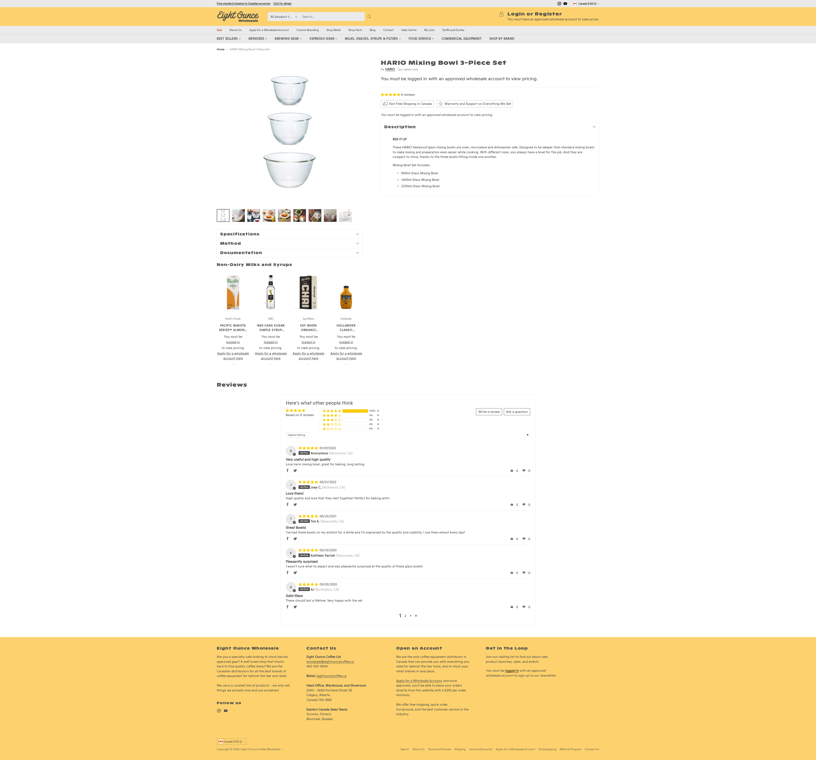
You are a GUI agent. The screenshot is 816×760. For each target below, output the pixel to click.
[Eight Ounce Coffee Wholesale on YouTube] (565, 4)
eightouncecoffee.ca (331, 676)
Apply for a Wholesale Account (419, 681)
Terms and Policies (439, 749)
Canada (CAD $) (587, 4)
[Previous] (216, 318)
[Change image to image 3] (253, 215)
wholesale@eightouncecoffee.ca (330, 662)
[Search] (369, 16)
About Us (418, 749)
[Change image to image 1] (223, 215)
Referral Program (570, 749)
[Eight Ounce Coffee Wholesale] (238, 17)
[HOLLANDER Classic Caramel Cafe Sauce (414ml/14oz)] (346, 292)
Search (404, 749)
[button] (391, 95)
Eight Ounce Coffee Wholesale (260, 749)
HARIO (390, 69)
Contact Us (592, 749)
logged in (512, 671)
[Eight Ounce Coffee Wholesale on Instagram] (559, 4)
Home (220, 49)
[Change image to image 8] (330, 215)
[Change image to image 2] (238, 215)
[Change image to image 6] (299, 215)
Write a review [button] (489, 412)
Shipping (460, 749)
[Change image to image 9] (345, 215)
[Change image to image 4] (269, 215)
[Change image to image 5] (284, 215)
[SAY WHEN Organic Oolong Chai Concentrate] (308, 292)
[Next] (362, 318)
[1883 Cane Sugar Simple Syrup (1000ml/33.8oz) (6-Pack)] (270, 292)
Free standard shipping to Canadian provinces (244, 3)
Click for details (282, 3)
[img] (309, 448)
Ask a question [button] (517, 412)
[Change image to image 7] (315, 215)
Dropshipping (547, 749)
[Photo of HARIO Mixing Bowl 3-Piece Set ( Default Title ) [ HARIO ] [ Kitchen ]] (290, 132)
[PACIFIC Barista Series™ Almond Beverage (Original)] (233, 292)
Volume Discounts (480, 749)
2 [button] (405, 616)
